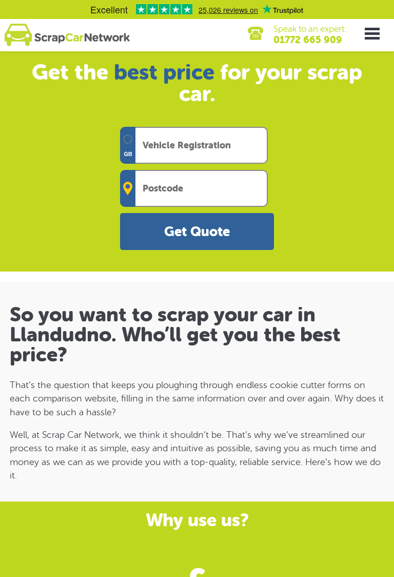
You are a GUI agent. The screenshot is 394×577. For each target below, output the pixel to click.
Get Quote (197, 232)
